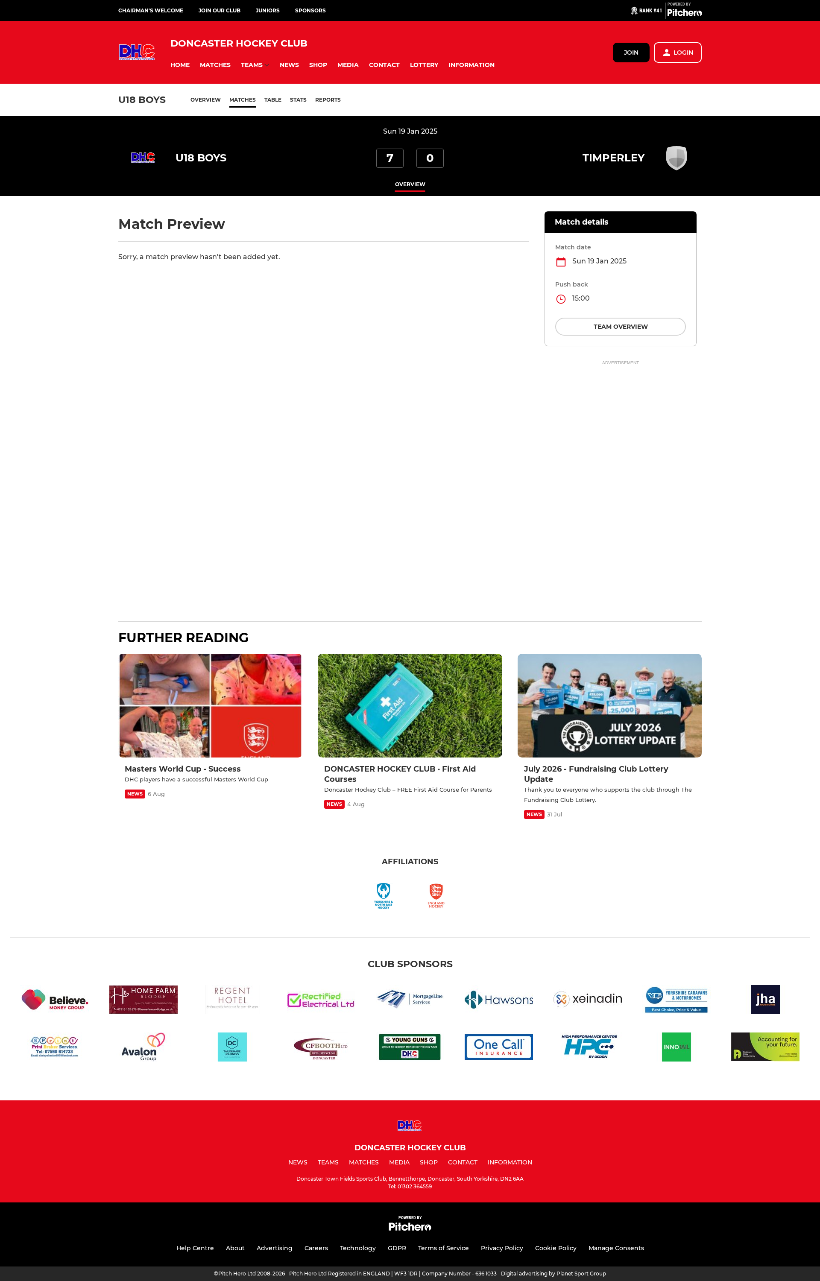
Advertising (275, 1248)
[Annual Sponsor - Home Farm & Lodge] (143, 1001)
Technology (358, 1248)
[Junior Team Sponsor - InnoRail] (676, 1048)
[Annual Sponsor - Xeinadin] (588, 1001)
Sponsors (310, 10)
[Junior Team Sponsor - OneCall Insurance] (499, 1048)
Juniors (268, 10)
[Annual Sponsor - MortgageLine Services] (410, 1001)
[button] (180, 65)
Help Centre (195, 1248)
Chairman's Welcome (150, 10)
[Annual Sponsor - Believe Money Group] (54, 1001)
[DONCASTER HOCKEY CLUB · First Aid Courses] (410, 705)
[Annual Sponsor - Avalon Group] (143, 1048)
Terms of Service (443, 1248)
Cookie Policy (556, 1248)
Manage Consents (616, 1248)
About (235, 1248)
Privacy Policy (502, 1248)
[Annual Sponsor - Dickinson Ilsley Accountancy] (765, 1048)
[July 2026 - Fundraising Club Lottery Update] (610, 705)
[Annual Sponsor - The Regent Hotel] (232, 1001)
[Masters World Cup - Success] (210, 705)
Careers (316, 1248)
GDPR (397, 1248)
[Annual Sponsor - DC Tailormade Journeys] (232, 1048)
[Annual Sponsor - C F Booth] (321, 1048)
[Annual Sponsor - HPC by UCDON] (588, 1048)
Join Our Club (219, 10)
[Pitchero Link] (685, 14)
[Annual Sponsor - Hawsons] (499, 1001)
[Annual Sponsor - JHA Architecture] (765, 1001)
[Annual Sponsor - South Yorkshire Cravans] (676, 1001)
